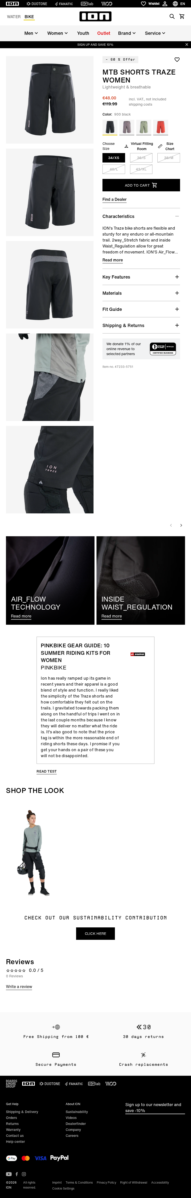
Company (73, 1129)
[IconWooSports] (106, 3)
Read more (112, 260)
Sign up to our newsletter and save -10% (153, 1108)
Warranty (13, 1129)
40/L (114, 169)
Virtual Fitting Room (142, 146)
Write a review (19, 987)
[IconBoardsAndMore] (11, 1084)
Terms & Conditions (79, 1182)
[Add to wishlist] (177, 59)
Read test (47, 771)
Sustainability (77, 1111)
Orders (11, 1117)
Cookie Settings (63, 1188)
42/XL (141, 169)
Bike (29, 17)
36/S (141, 157)
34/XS (113, 157)
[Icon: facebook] (17, 1174)
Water (14, 17)
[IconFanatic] (64, 3)
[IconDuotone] (37, 3)
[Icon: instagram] (24, 1174)
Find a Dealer (114, 199)
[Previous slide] (171, 525)
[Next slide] (181, 525)
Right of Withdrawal (133, 1182)
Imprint (57, 1182)
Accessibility (160, 1182)
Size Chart (169, 146)
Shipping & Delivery (22, 1111)
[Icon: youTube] (9, 1174)
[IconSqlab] (87, 3)
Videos (71, 1117)
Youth (83, 33)
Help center (15, 1141)
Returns (12, 1123)
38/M (168, 157)
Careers (72, 1135)
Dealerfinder (76, 1123)
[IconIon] (12, 3)
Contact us (15, 1135)
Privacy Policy (106, 1182)
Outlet (103, 33)
